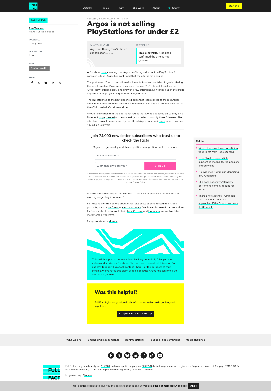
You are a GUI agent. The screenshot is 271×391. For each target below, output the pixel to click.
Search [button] (176, 8)
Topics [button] (105, 8)
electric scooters (131, 207)
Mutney (113, 221)
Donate (234, 6)
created (110, 117)
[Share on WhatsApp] (60, 83)
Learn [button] (120, 8)
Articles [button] (87, 8)
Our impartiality (134, 340)
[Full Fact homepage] (33, 6)
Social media (39, 68)
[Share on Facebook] (32, 83)
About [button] (156, 8)
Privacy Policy (139, 182)
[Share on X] (39, 83)
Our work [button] (138, 8)
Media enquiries (195, 340)
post (104, 72)
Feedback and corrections (165, 340)
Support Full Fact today (135, 313)
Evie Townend (36, 28)
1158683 (105, 366)
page (102, 117)
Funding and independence (103, 340)
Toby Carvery (135, 211)
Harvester (154, 211)
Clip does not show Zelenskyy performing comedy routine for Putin (216, 186)
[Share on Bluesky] (46, 83)
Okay (193, 386)
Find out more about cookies (170, 386)
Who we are (73, 340)
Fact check (38, 20)
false (135, 271)
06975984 (147, 366)
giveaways (107, 215)
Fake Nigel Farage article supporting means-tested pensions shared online (219, 162)
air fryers (113, 207)
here (138, 267)
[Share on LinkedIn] (53, 83)
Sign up (160, 166)
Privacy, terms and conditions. (138, 370)
